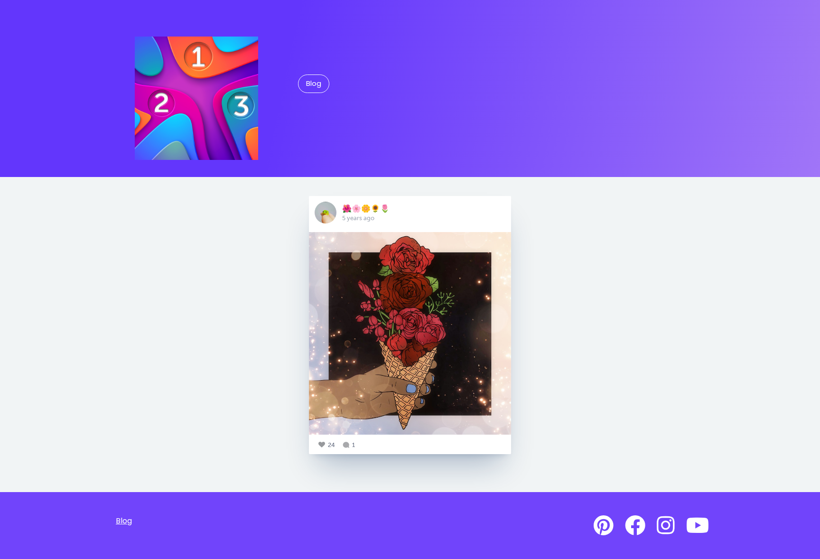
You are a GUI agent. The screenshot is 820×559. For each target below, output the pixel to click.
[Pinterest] (604, 526)
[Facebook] (635, 526)
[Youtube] (697, 526)
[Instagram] (666, 526)
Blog (313, 83)
